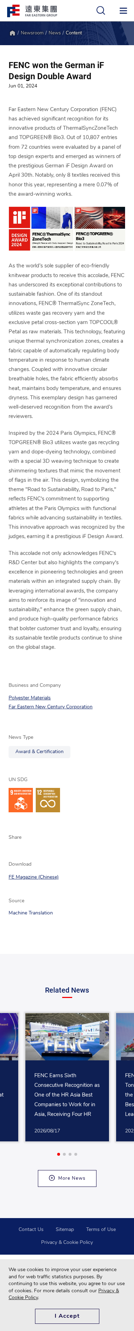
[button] (58, 1154)
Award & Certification (39, 752)
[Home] (12, 33)
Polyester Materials (30, 698)
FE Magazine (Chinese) (34, 877)
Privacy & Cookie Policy (67, 1242)
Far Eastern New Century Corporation (51, 707)
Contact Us (31, 1229)
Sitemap (65, 1229)
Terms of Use (101, 1229)
